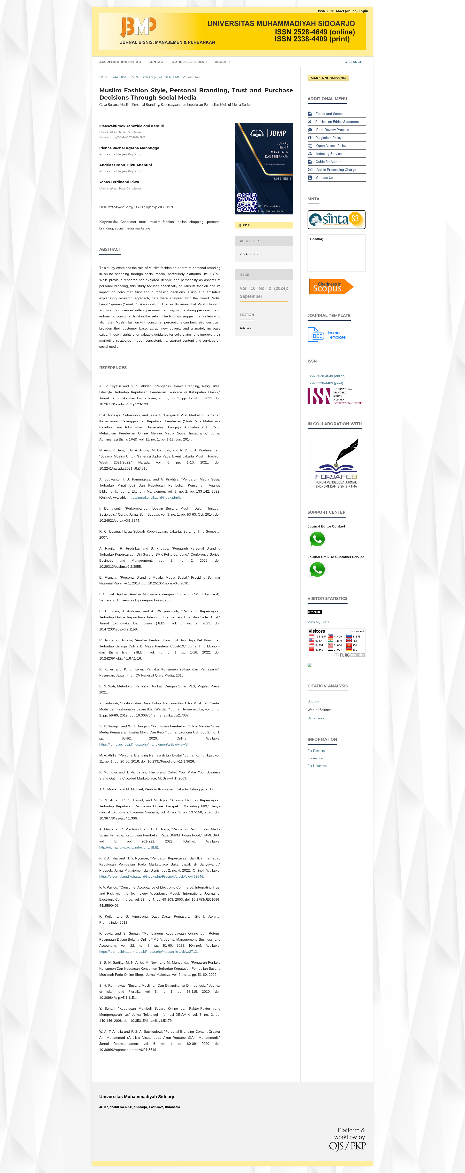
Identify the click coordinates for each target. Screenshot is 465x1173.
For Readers (316, 751)
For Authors (316, 758)
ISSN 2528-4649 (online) (338, 11)
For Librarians (317, 766)
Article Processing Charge (336, 170)
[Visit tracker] (309, 666)
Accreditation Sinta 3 (120, 62)
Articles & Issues (188, 62)
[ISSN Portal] (335, 403)
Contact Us (324, 178)
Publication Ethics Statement (337, 122)
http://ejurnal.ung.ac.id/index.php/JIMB (128, 847)
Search (355, 62)
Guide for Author (328, 162)
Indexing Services (329, 154)
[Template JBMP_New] (327, 341)
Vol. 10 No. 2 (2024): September (158, 77)
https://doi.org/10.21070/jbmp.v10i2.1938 (141, 207)
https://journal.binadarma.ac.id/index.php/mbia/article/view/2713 (148, 951)
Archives (121, 77)
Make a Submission (328, 78)
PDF (245, 225)
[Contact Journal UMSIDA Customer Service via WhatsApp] (317, 578)
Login (363, 11)
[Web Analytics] (315, 612)
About (221, 62)
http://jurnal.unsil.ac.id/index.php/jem (157, 497)
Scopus (313, 701)
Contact (156, 62)
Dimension (316, 718)
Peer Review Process (332, 130)
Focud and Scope (329, 114)
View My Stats (318, 622)
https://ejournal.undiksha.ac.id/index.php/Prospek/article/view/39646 (151, 876)
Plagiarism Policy (328, 138)
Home (104, 77)
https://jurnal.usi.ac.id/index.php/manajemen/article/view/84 (144, 744)
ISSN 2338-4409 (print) (325, 383)
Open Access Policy (331, 146)
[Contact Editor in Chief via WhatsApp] (317, 548)
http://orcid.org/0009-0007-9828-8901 (122, 137)
